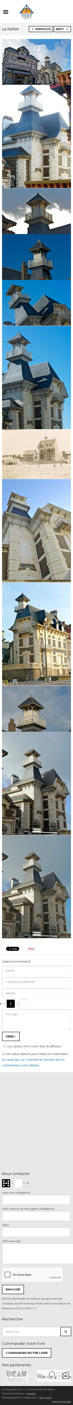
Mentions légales (61, 1401)
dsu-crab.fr (45, 1397)
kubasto (31, 1393)
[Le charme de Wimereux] (26, 11)
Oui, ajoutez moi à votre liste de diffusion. (34, 1046)
